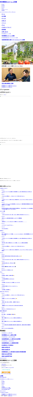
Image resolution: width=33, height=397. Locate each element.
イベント (3, 7)
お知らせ (1, 230)
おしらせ (3, 6)
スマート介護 (2, 211)
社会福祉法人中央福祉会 (4, 392)
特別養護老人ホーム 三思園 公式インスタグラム (9, 86)
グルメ (3, 8)
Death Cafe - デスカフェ (4, 291)
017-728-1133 (4, 365)
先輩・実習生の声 (3, 310)
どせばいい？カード (5, 9)
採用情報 (3, 10)
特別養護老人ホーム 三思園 (8, 2)
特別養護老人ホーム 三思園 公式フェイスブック (9, 85)
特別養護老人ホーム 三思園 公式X (7, 87)
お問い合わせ (4, 364)
